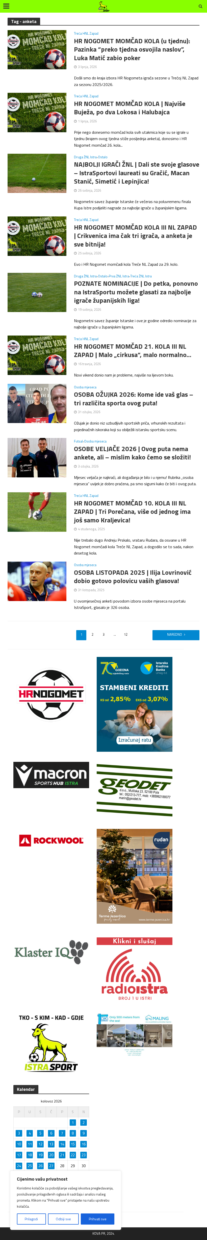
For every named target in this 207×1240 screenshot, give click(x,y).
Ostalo (103, 158)
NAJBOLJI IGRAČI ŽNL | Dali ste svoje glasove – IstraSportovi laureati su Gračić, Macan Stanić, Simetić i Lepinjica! (136, 173)
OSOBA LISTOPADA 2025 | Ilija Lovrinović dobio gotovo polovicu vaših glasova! (133, 576)
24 (19, 1166)
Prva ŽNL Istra (119, 277)
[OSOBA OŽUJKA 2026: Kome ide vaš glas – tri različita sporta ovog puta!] (37, 403)
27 (51, 1166)
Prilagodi (31, 1219)
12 (125, 634)
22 (73, 1155)
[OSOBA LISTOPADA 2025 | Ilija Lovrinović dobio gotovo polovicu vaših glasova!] (37, 581)
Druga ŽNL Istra (85, 158)
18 (30, 1155)
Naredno (174, 634)
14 (62, 1144)
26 (40, 1166)
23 (84, 1155)
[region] (65, 1200)
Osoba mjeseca (85, 388)
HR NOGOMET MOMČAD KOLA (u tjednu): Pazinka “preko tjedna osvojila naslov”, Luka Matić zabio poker (132, 49)
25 (30, 1166)
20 (51, 1155)
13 (51, 1144)
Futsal (78, 442)
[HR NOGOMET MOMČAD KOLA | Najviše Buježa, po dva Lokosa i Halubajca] (37, 112)
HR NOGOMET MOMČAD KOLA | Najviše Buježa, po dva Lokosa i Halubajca (129, 107)
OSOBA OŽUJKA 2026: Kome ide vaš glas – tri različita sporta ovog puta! (133, 398)
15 (73, 1144)
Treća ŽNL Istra (141, 277)
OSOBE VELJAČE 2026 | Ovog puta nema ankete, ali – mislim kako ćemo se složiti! (132, 453)
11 (30, 1144)
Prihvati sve (98, 1219)
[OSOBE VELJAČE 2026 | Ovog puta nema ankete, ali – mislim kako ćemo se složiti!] (37, 457)
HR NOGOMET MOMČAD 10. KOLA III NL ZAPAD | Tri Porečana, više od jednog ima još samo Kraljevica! (132, 511)
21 (62, 1155)
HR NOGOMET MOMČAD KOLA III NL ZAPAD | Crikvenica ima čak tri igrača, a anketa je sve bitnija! (135, 236)
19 (40, 1155)
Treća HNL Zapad (86, 34)
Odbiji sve (63, 1219)
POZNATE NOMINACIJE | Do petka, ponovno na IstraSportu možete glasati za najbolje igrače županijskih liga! (136, 292)
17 (19, 1155)
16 (84, 1144)
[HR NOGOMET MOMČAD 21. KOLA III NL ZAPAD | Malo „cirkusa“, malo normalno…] (37, 355)
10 (19, 1144)
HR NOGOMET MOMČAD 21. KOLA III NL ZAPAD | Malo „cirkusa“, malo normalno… (132, 350)
